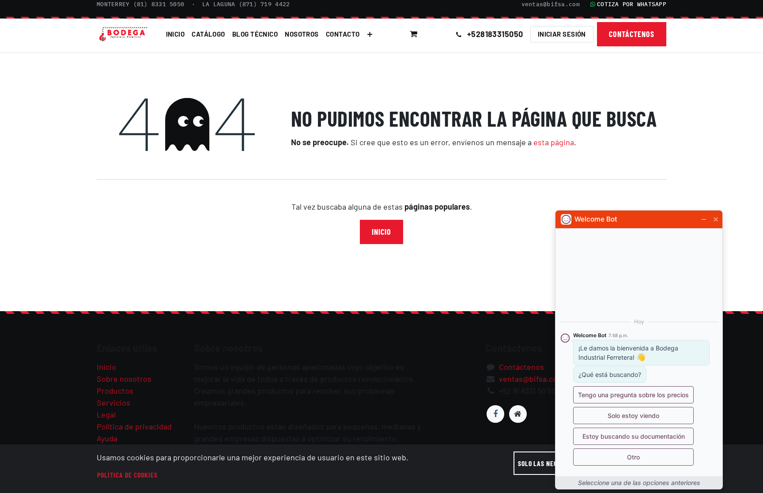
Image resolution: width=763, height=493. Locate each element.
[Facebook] (495, 414)
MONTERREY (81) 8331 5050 (140, 4)
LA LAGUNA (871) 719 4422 (246, 4)
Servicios (113, 402)
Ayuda (107, 438)
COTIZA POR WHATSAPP (631, 4)
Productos (115, 390)
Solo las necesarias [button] (550, 463)
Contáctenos (632, 34)
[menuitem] (175, 34)
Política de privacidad (134, 426)
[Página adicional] (518, 414)
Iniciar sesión (562, 34)
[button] (437, 34)
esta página (553, 142)
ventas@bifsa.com (550, 4)
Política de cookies (127, 474)
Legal (106, 414)
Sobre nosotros (124, 379)
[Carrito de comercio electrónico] (414, 34)
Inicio (381, 232)
